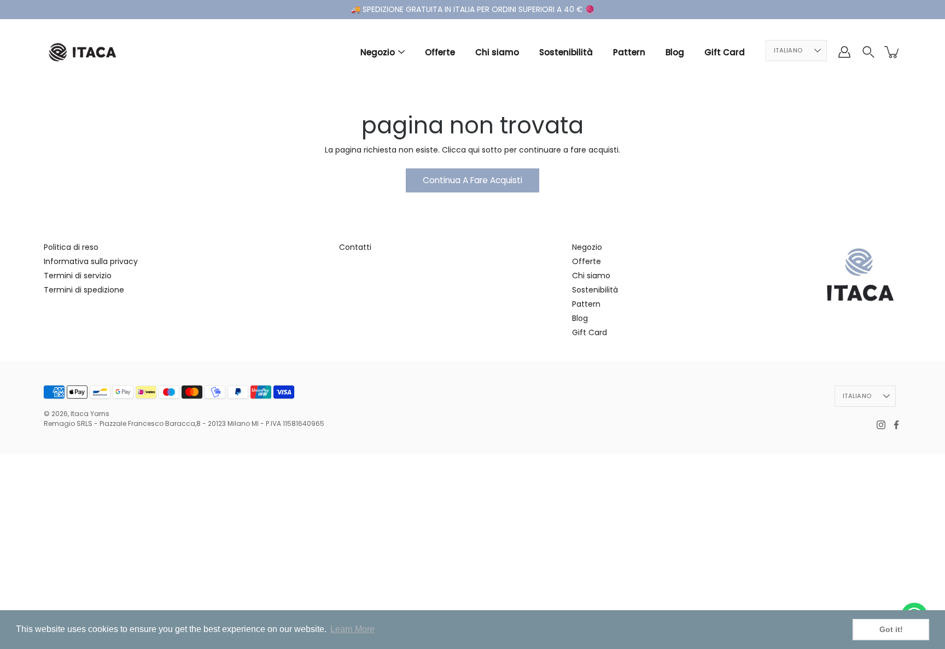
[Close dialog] (585, 186)
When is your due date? (413, 433)
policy (482, 525)
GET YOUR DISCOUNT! (472, 462)
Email (487, 388)
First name (385, 388)
